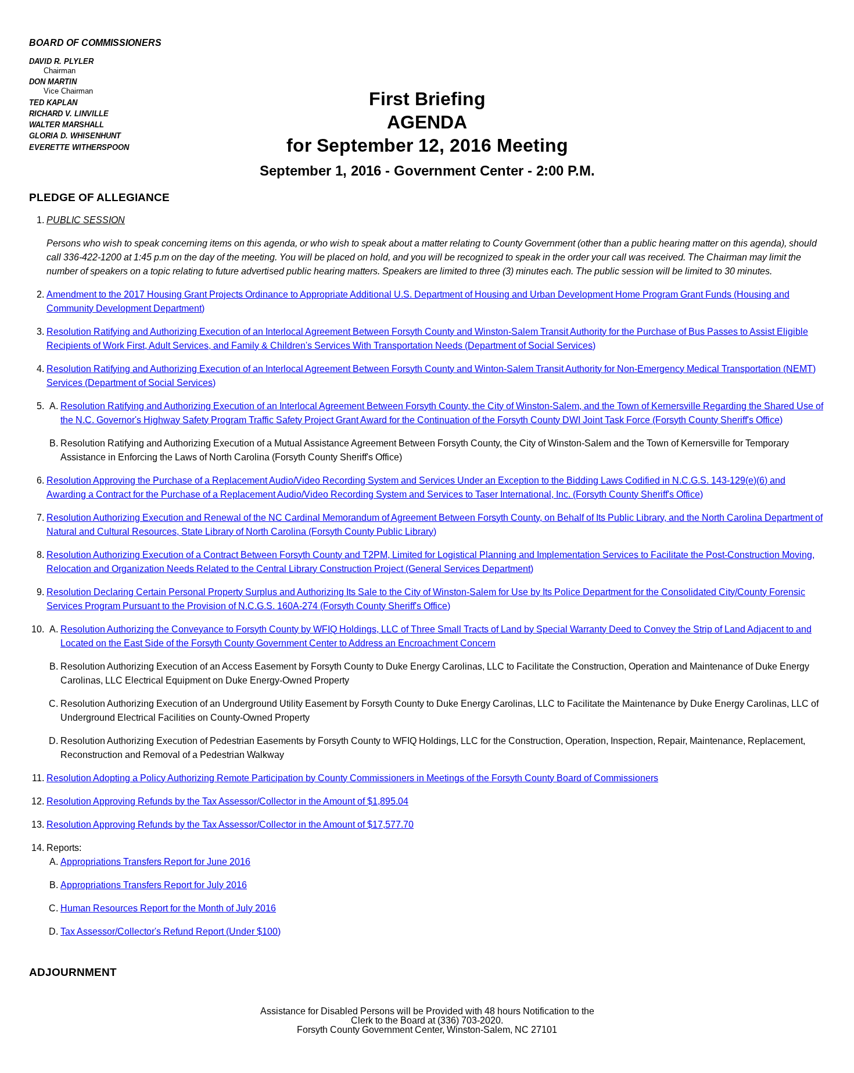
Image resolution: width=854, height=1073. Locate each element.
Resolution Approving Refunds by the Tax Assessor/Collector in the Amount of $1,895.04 (227, 801)
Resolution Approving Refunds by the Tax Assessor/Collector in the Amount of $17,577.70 (230, 824)
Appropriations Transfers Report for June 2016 (155, 862)
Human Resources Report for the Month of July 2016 (168, 908)
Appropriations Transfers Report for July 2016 (153, 885)
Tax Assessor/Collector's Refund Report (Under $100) (170, 931)
